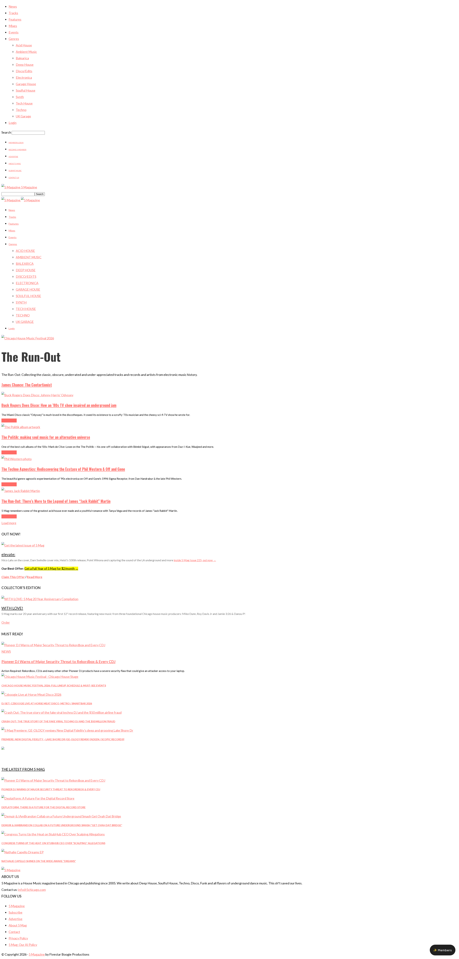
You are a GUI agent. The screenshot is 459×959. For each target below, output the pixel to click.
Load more (8, 523)
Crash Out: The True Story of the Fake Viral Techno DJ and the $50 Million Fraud (58, 721)
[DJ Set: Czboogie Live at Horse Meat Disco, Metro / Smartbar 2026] (31, 694)
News (13, 6)
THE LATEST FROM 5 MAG (23, 769)
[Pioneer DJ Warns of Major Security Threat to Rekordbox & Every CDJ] (53, 645)
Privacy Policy (18, 938)
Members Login (16, 142)
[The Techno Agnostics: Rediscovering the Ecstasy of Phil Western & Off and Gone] (16, 459)
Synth (20, 97)
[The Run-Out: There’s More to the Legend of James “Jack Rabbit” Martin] (20, 491)
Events (13, 32)
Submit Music (15, 170)
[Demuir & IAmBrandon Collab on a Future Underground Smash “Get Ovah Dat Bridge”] (61, 816)
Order (5, 622)
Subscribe (15, 912)
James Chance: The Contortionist (26, 385)
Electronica (24, 77)
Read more (9, 420)
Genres (14, 39)
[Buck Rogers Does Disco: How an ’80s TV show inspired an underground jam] (37, 395)
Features (15, 19)
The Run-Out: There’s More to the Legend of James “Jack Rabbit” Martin (55, 501)
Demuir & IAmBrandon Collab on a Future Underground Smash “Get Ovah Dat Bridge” (61, 825)
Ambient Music (26, 52)
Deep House (25, 65)
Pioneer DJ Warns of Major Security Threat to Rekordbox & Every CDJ (58, 661)
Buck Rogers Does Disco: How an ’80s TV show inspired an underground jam (58, 405)
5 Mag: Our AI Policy (23, 945)
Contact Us (14, 177)
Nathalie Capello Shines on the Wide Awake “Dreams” (38, 861)
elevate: (8, 554)
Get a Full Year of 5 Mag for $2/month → (51, 568)
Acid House (24, 45)
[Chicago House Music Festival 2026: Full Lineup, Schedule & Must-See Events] (39, 677)
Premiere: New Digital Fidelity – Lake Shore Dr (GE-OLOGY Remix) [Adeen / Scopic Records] (62, 739)
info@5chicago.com (32, 890)
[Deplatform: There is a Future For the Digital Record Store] (37, 798)
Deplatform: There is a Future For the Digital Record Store (43, 807)
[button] (442, 950)
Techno (21, 110)
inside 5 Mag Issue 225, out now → (195, 560)
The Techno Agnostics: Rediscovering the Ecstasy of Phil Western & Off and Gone (63, 469)
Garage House (26, 84)
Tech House (24, 103)
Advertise (13, 156)
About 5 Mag (15, 163)
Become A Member (17, 149)
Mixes (13, 26)
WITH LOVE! (12, 608)
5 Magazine (17, 906)
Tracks (13, 13)
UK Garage (23, 116)
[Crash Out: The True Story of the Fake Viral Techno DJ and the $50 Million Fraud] (61, 712)
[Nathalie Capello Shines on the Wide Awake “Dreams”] (22, 852)
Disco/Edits (24, 71)
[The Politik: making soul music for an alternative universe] (20, 427)
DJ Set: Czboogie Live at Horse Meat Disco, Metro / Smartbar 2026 (46, 703)
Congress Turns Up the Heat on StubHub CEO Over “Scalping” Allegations (53, 843)
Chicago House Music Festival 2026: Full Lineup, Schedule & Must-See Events (53, 685)
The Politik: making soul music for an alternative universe (45, 437)
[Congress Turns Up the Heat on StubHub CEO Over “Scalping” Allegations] (53, 834)
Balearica (22, 58)
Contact (14, 932)
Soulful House (25, 90)
